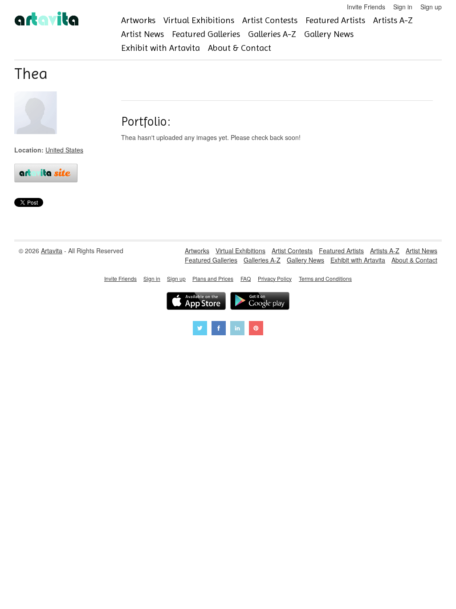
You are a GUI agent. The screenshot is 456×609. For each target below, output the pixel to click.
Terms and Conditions (325, 278)
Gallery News (329, 34)
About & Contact (239, 48)
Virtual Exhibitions (198, 20)
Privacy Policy (275, 278)
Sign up (431, 6)
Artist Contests (269, 20)
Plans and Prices (212, 278)
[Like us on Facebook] (219, 329)
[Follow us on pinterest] (256, 329)
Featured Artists (335, 20)
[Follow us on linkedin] (237, 329)
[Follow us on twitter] (200, 329)
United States (64, 149)
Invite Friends (366, 6)
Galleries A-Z (272, 34)
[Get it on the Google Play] (259, 302)
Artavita (51, 250)
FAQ (245, 278)
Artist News (142, 34)
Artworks (138, 20)
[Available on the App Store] (196, 302)
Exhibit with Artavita (160, 48)
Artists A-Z (393, 20)
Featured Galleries (206, 34)
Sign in (402, 6)
